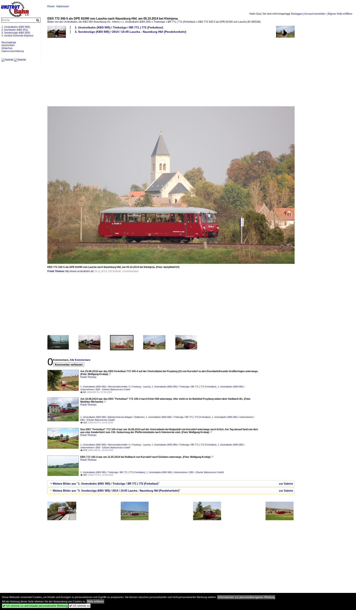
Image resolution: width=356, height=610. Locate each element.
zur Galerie (286, 483)
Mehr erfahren (95, 601)
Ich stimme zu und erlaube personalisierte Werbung (35, 605)
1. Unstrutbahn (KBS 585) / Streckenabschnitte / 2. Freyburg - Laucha (115, 386)
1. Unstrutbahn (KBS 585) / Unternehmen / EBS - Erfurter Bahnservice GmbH (185, 472)
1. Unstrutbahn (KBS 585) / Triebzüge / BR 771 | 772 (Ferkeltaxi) (119, 27)
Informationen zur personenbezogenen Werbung (246, 597)
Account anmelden (315, 13)
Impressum (62, 6)
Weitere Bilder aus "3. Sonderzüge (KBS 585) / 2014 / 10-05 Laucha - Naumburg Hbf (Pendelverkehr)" (116, 490)
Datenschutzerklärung (12, 51)
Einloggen (297, 13)
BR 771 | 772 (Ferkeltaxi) (182, 21)
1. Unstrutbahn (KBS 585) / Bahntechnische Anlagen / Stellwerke (112, 417)
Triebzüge (159, 21)
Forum (51, 6)
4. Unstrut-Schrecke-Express (17, 35)
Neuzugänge (8, 42)
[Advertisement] (171, 69)
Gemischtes (8, 45)
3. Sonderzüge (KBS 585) (15, 32)
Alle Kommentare (80, 360)
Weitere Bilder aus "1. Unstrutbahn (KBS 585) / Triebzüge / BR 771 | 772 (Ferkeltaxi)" (106, 483)
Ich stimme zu (79, 605)
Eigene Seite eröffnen (340, 13)
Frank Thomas (55, 271)
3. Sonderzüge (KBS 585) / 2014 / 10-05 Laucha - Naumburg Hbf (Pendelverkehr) (130, 31)
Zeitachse (6, 48)
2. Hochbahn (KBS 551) (14, 29)
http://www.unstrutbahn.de (79, 271)
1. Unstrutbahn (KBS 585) (136, 21)
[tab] (171, 483)
